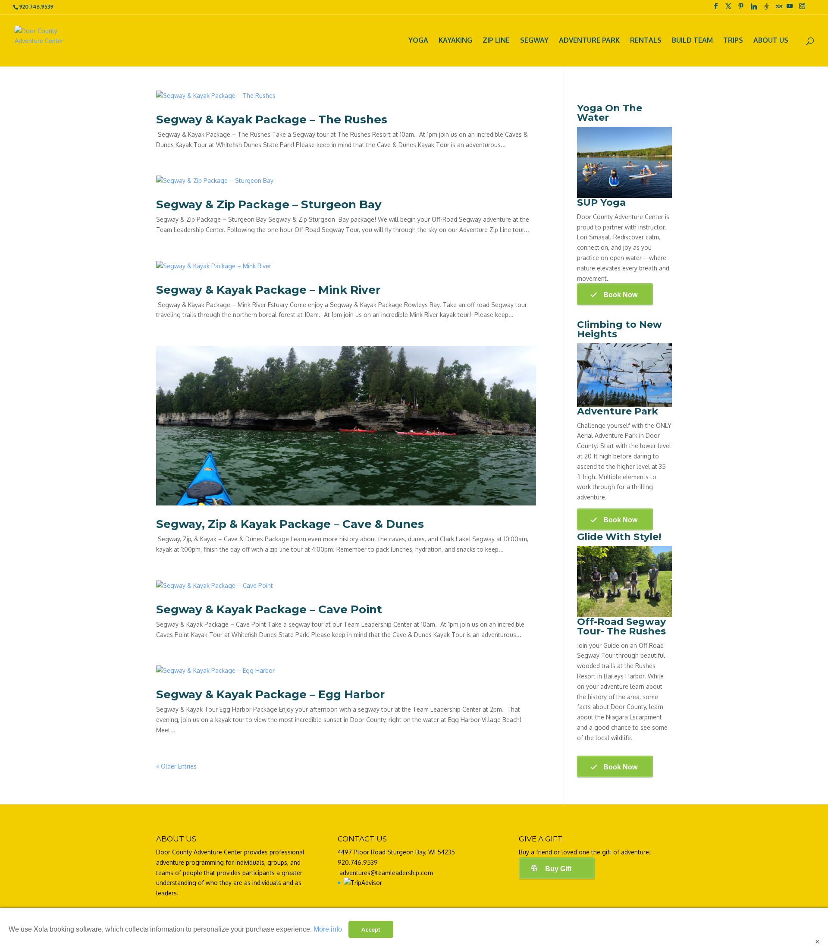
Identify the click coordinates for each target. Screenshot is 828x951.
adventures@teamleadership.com (386, 872)
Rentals (646, 41)
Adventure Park (589, 41)
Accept (370, 929)
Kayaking (455, 41)
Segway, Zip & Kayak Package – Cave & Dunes (290, 524)
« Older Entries (176, 766)
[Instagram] (802, 8)
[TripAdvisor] (778, 8)
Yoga (418, 41)
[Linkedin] (753, 8)
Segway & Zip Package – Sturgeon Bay (269, 204)
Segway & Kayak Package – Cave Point (269, 609)
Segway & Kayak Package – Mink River (268, 290)
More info (328, 929)
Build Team (692, 41)
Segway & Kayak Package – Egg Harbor (270, 694)
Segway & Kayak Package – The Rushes (271, 119)
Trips (733, 41)
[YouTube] (790, 8)
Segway (534, 41)
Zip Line (496, 41)
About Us (770, 41)
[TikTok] (766, 8)
